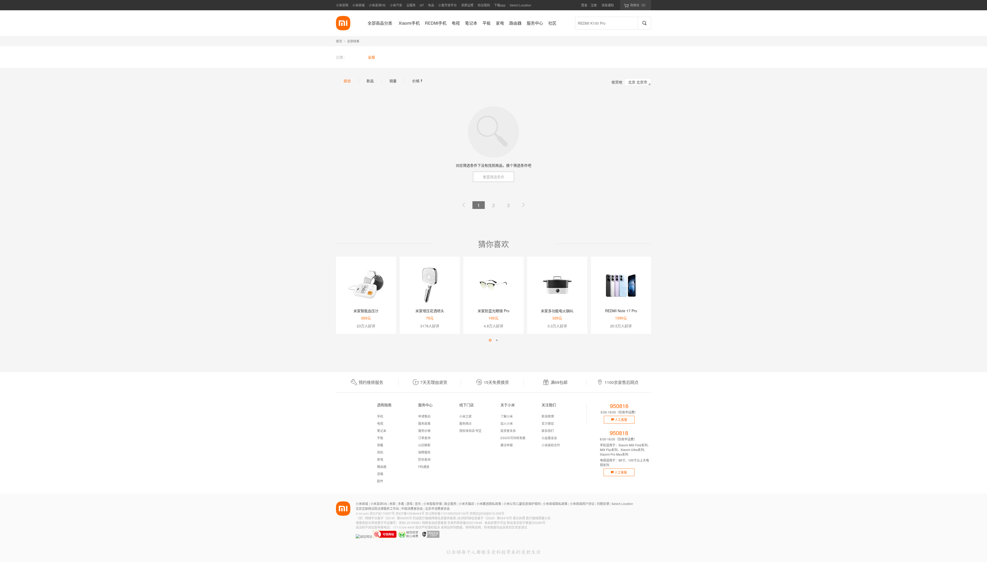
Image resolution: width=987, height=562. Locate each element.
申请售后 (424, 416)
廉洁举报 (506, 445)
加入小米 (506, 423)
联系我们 (548, 430)
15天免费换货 (496, 382)
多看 (401, 503)
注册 (594, 5)
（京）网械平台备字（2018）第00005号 (384, 518)
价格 (418, 80)
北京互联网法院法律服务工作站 (377, 508)
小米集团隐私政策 (489, 503)
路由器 (381, 466)
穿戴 (380, 445)
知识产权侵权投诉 (427, 527)
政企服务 (450, 503)
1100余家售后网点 (621, 382)
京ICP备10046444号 (410, 513)
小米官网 (342, 5)
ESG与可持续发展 (512, 438)
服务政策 (424, 423)
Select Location (520, 5)
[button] (490, 340)
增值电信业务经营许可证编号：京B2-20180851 (388, 522)
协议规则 (484, 5)
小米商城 (358, 5)
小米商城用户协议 (582, 503)
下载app (500, 6)
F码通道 (423, 466)
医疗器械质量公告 (538, 518)
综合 (347, 80)
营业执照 (519, 518)
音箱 (380, 474)
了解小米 (506, 416)
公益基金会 (549, 438)
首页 (339, 41)
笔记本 (381, 430)
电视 (380, 423)
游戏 (409, 503)
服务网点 (465, 423)
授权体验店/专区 (470, 430)
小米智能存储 (432, 503)
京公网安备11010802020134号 (447, 513)
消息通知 (607, 5)
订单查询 (424, 438)
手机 (380, 416)
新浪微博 (548, 416)
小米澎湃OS (377, 5)
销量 (393, 80)
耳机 (380, 452)
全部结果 (353, 41)
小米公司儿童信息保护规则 (522, 503)
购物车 (638, 5)
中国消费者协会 (412, 508)
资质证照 (467, 5)
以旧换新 (424, 445)
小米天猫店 (466, 503)
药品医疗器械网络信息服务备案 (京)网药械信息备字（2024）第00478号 (462, 518)
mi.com (364, 513)
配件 (380, 481)
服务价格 (424, 430)
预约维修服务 (371, 382)
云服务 (411, 5)
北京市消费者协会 (437, 508)
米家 (392, 503)
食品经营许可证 (495, 522)
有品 (431, 5)
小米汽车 (396, 5)
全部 (371, 57)
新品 (370, 80)
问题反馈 (603, 503)
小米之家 (465, 416)
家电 (380, 459)
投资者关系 (508, 430)
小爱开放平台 (447, 5)
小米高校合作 (551, 445)
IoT (422, 5)
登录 (584, 5)
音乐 (418, 503)
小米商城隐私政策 (555, 503)
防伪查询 (424, 459)
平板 (380, 438)
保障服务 (424, 452)
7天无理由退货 (433, 382)
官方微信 (548, 423)
